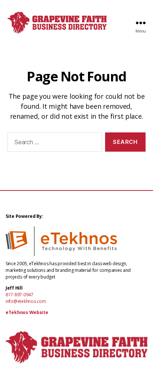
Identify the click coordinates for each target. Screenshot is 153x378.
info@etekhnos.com (26, 301)
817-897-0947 (19, 294)
